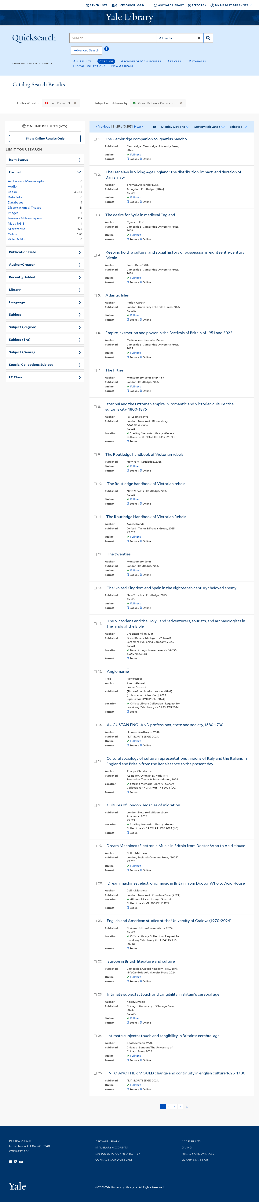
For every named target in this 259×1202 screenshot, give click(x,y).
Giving (187, 1147)
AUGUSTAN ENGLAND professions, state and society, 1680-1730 (165, 724)
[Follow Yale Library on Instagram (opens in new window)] (15, 1162)
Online (12, 234)
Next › (138, 126)
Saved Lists (98, 5)
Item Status (18, 159)
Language (17, 302)
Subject (15, 314)
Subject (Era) (20, 339)
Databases (197, 61)
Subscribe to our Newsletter (117, 1153)
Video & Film (17, 239)
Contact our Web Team (113, 1159)
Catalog (106, 61)
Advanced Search (86, 50)
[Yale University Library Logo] (129, 18)
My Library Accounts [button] (231, 5)
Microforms (16, 229)
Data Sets (15, 197)
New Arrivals (122, 66)
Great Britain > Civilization (157, 103)
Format (15, 172)
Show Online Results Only (45, 138)
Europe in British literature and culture (141, 961)
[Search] (208, 38)
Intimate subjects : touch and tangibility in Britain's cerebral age (163, 994)
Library (15, 289)
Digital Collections (89, 66)
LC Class (15, 377)
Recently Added (22, 276)
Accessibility (191, 1141)
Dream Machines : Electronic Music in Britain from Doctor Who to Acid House (176, 845)
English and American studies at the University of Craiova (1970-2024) (169, 920)
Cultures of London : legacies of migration (143, 805)
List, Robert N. (60, 103)
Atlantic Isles (117, 295)
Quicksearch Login (129, 5)
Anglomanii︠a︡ (118, 671)
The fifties (114, 370)
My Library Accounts (111, 1147)
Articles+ (175, 61)
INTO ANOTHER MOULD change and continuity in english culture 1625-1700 (176, 1073)
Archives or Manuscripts (141, 61)
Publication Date (22, 251)
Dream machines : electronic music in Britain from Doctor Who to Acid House (176, 883)
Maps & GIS (16, 223)
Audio (12, 186)
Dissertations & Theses (24, 207)
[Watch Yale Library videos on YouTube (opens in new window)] (21, 1162)
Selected (236, 127)
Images (13, 213)
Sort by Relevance (207, 127)
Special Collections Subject (31, 364)
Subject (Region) (22, 326)
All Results (82, 61)
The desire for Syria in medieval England (140, 215)
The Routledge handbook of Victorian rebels (144, 454)
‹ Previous (119, 126)
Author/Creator (22, 264)
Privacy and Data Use (198, 1153)
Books (12, 192)
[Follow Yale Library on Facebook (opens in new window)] (10, 1162)
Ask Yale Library (170, 5)
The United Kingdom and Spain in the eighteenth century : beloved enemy (171, 588)
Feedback (199, 5)
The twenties (119, 554)
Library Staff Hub (195, 1159)
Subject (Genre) (22, 351)
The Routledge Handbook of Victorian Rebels (146, 516)
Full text (135, 154)
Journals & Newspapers (25, 218)
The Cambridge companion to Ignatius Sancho (146, 139)
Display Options (173, 127)
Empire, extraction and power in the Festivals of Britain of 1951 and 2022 (168, 332)
